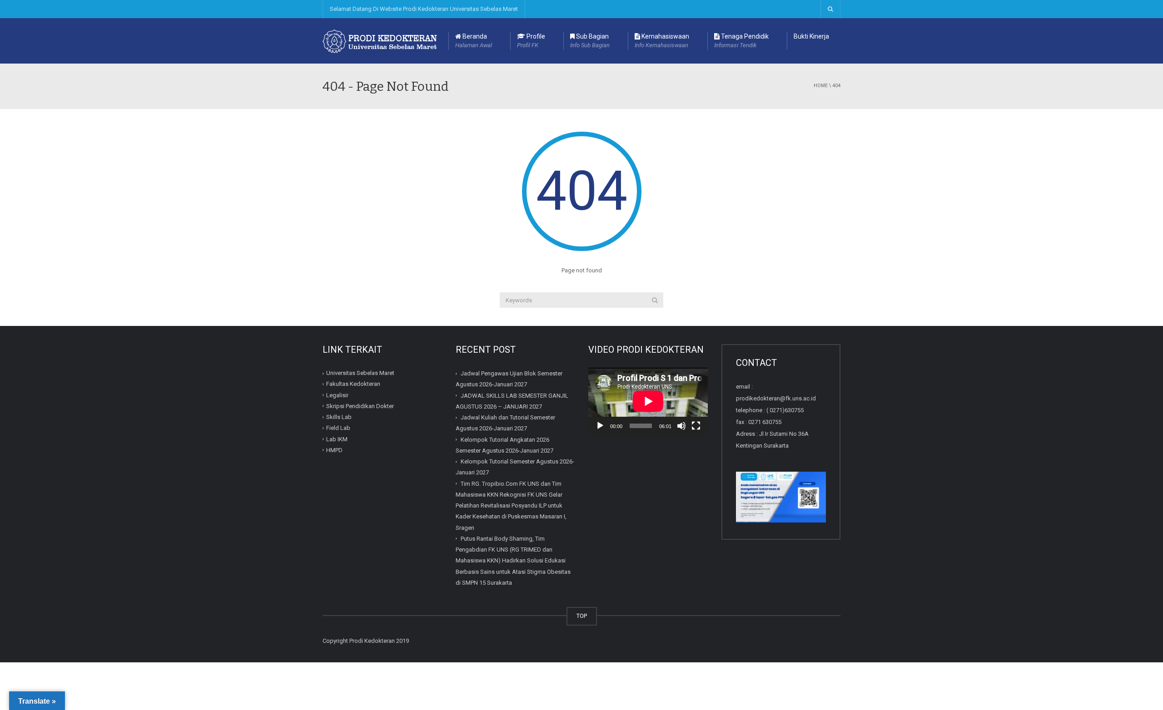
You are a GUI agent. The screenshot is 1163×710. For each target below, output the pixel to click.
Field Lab (338, 427)
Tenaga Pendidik (741, 41)
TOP (582, 615)
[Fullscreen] (696, 425)
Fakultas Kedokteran (353, 383)
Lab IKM (337, 439)
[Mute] (681, 425)
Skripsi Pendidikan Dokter (360, 406)
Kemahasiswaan (662, 41)
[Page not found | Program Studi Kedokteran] (381, 40)
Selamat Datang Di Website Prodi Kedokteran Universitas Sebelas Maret (424, 8)
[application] (648, 401)
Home (821, 86)
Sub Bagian (590, 41)
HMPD (334, 450)
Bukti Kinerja (811, 36)
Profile (531, 41)
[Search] (654, 300)
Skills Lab (339, 417)
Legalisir (337, 395)
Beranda (473, 41)
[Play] (600, 425)
